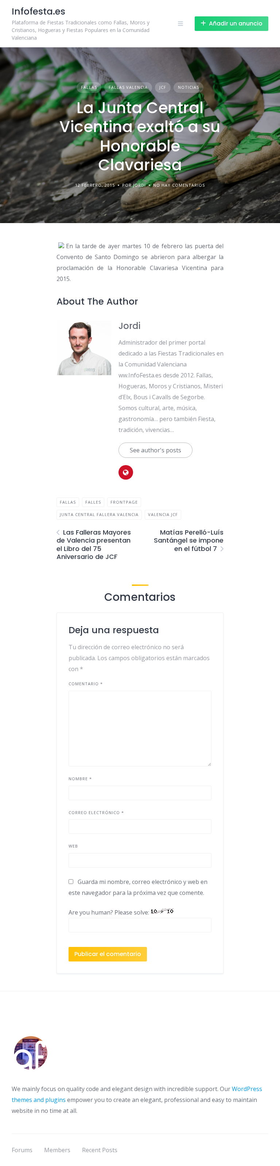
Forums (22, 1150)
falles (93, 502)
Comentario (86, 683)
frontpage (124, 502)
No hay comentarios (179, 185)
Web (73, 846)
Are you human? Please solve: (110, 912)
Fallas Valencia (128, 87)
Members (57, 1150)
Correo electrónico (96, 812)
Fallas (89, 87)
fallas (68, 502)
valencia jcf (163, 514)
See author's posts (155, 450)
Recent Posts (99, 1150)
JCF (162, 87)
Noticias (188, 87)
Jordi (129, 326)
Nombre (80, 778)
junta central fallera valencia (99, 514)
